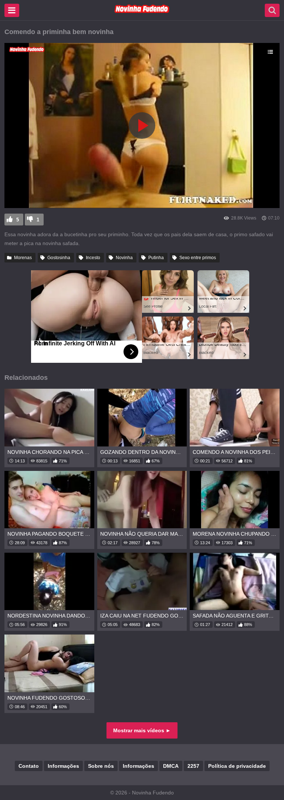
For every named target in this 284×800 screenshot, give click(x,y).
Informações (63, 766)
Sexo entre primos (197, 257)
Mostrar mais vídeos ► (142, 730)
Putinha (156, 257)
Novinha (124, 257)
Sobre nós (101, 766)
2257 (193, 766)
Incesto (93, 257)
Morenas (23, 257)
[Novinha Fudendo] (142, 11)
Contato (28, 766)
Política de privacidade (237, 766)
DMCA (171, 766)
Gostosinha (58, 257)
